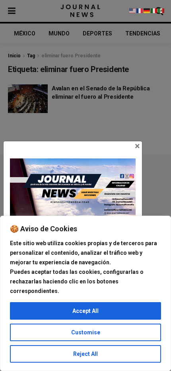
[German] (147, 10)
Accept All (85, 311)
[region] (85, 293)
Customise (85, 332)
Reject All (85, 354)
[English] (132, 10)
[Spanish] (161, 10)
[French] (140, 10)
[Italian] (154, 10)
